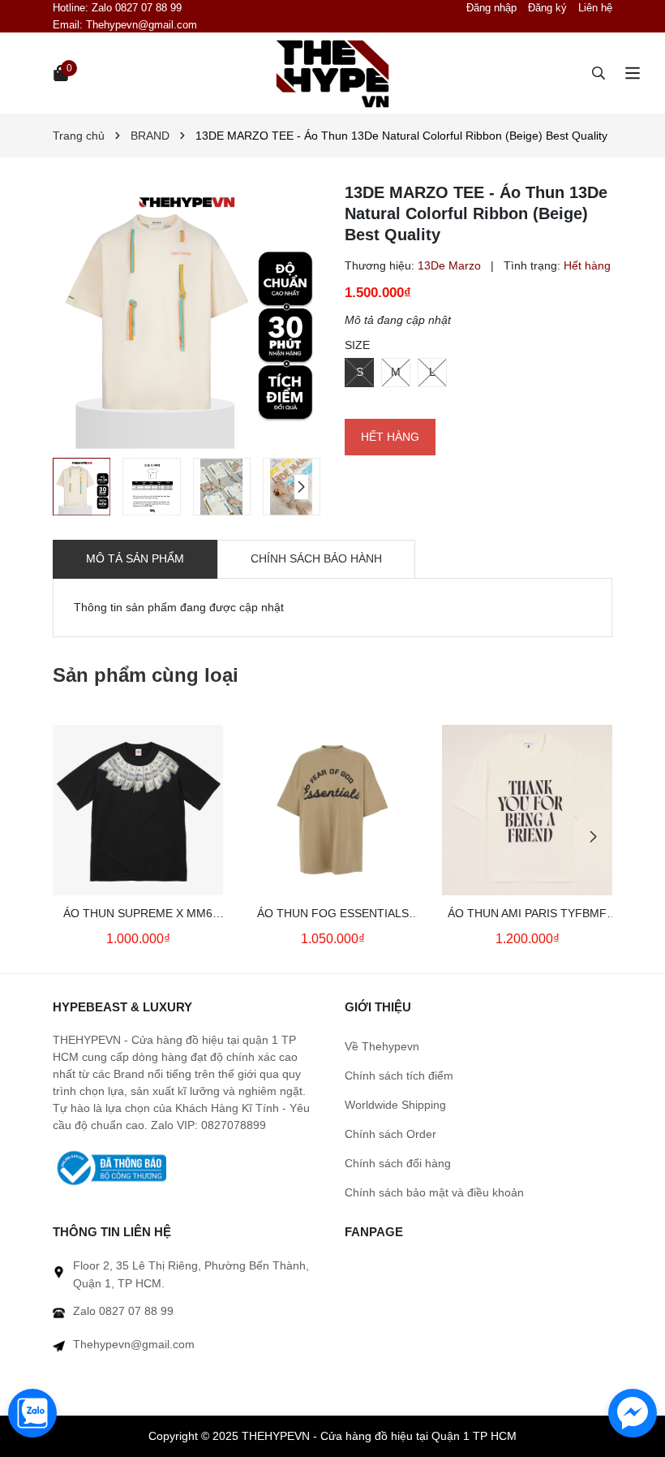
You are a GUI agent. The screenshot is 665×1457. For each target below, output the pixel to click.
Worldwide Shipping (395, 1104)
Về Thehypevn (382, 1046)
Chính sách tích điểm (399, 1075)
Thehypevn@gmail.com (141, 25)
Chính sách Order (390, 1133)
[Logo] (332, 73)
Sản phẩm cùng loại (145, 675)
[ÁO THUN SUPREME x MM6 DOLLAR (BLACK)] (138, 810)
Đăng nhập (491, 8)
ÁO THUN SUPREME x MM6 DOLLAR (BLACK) (137, 915)
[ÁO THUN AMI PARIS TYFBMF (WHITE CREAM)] (527, 810)
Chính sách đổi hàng (398, 1163)
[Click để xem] (186, 316)
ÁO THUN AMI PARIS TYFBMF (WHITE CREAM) (527, 915)
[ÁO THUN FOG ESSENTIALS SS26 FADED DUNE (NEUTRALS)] (332, 810)
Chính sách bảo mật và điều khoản (434, 1192)
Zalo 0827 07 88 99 (137, 8)
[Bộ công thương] (109, 1167)
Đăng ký (547, 8)
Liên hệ (595, 8)
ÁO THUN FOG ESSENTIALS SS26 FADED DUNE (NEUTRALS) (333, 915)
